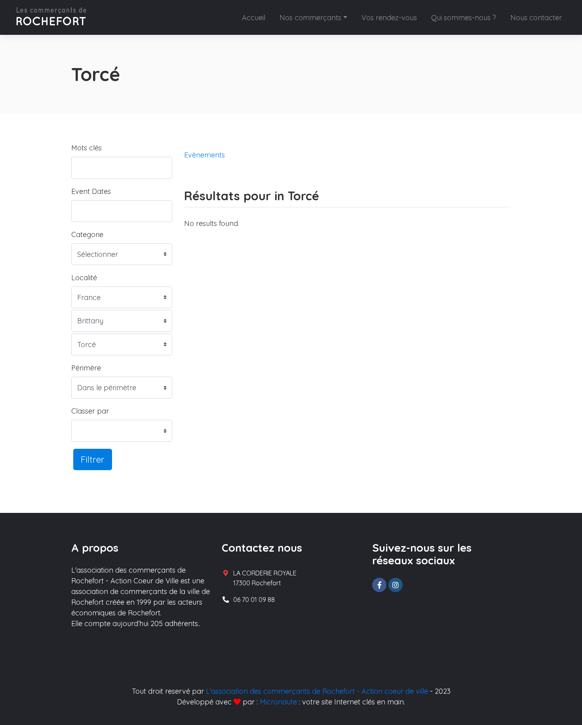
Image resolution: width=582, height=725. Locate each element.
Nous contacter (536, 17)
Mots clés (86, 147)
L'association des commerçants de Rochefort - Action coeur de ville (317, 691)
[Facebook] (379, 585)
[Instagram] (395, 585)
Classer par (90, 411)
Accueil (253, 17)
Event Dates (91, 191)
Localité (84, 277)
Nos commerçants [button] (310, 17)
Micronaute (278, 701)
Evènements (204, 154)
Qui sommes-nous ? (463, 17)
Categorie (87, 234)
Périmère (86, 367)
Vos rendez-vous (389, 17)
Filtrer (93, 459)
